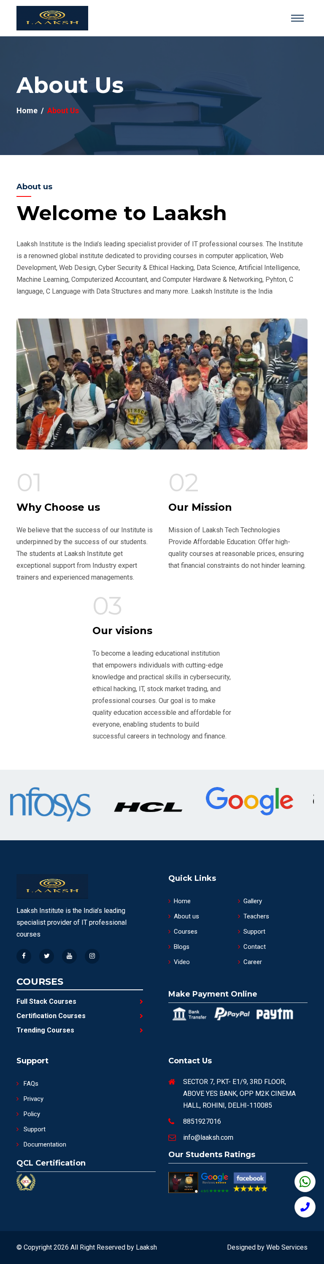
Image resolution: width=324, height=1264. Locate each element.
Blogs (181, 947)
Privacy (32, 1099)
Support (254, 931)
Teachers (256, 916)
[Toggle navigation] (297, 18)
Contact (254, 947)
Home (27, 110)
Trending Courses (45, 1030)
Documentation (44, 1144)
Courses (185, 931)
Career (252, 962)
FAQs (30, 1083)
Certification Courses (51, 1016)
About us (186, 916)
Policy (31, 1114)
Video (182, 962)
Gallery (252, 901)
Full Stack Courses (46, 1001)
